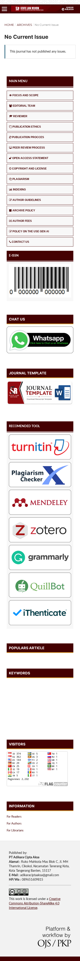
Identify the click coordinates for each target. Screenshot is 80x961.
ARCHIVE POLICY (23, 210)
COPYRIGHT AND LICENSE (29, 168)
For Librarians (15, 830)
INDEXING (19, 189)
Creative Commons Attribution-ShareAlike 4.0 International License (34, 904)
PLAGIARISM (20, 179)
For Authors (14, 823)
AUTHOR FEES (22, 220)
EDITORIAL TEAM (24, 105)
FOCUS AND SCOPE (25, 95)
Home (9, 25)
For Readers (14, 816)
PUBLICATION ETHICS (26, 126)
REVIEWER (20, 116)
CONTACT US (20, 241)
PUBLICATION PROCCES (28, 137)
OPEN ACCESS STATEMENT (30, 158)
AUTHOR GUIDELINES (26, 200)
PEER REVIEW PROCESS (29, 147)
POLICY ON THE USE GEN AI (30, 231)
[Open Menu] (4, 8)
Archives (24, 25)
